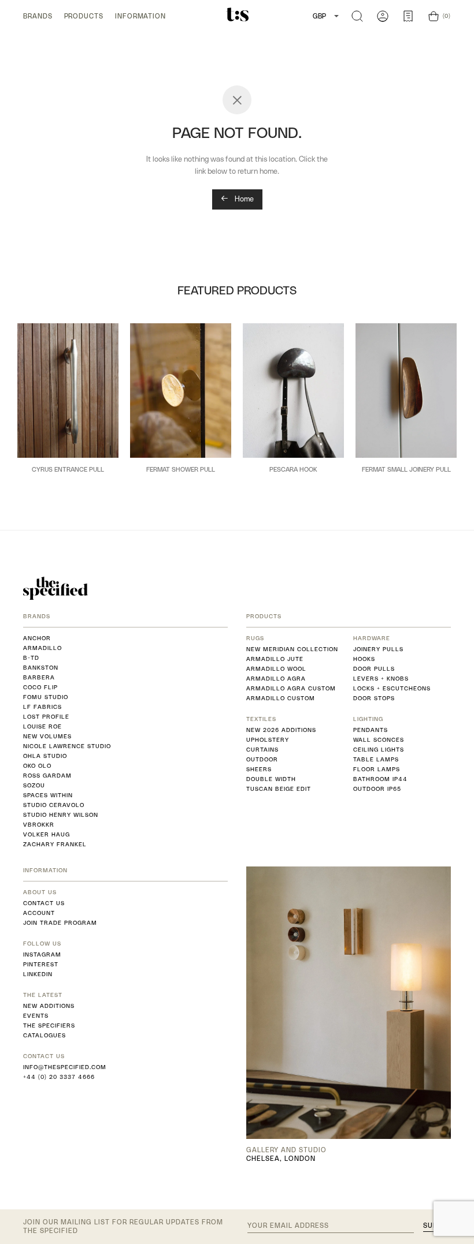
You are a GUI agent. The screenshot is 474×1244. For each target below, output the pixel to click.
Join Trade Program (60, 923)
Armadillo (42, 648)
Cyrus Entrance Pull (68, 469)
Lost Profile (46, 716)
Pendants (370, 730)
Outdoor (262, 759)
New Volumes (47, 736)
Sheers (259, 769)
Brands (38, 16)
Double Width (271, 779)
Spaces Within (48, 795)
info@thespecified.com (64, 1067)
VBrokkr (38, 824)
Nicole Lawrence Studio (67, 746)
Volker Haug (46, 834)
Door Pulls (374, 669)
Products (83, 16)
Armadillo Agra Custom (291, 688)
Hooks (364, 659)
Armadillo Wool (276, 669)
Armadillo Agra (276, 678)
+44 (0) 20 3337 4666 (59, 1077)
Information (140, 16)
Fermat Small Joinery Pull (406, 469)
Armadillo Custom (280, 698)
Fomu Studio (45, 697)
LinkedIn (38, 974)
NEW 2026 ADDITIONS (281, 730)
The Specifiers (49, 1025)
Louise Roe (42, 726)
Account (39, 913)
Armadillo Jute (274, 659)
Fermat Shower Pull (180, 469)
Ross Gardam (47, 775)
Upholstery (267, 740)
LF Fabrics (42, 707)
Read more (68, 488)
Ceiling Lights (378, 749)
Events (36, 1016)
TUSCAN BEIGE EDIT (278, 789)
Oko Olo (37, 766)
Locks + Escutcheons (392, 688)
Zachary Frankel (55, 844)
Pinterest (40, 964)
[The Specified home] (55, 588)
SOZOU (34, 785)
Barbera (39, 677)
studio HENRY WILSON (60, 815)
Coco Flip (40, 687)
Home (243, 199)
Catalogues (44, 1035)
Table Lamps (376, 759)
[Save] (104, 336)
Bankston (40, 667)
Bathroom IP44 (380, 779)
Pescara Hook (293, 469)
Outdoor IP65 (377, 789)
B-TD (31, 658)
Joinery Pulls (378, 649)
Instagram (42, 954)
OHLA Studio (45, 756)
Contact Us (44, 903)
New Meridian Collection (292, 649)
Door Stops (374, 698)
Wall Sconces (378, 740)
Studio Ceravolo (53, 805)
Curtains (262, 749)
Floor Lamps (376, 769)
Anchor (37, 638)
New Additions (49, 1006)
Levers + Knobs (381, 678)
